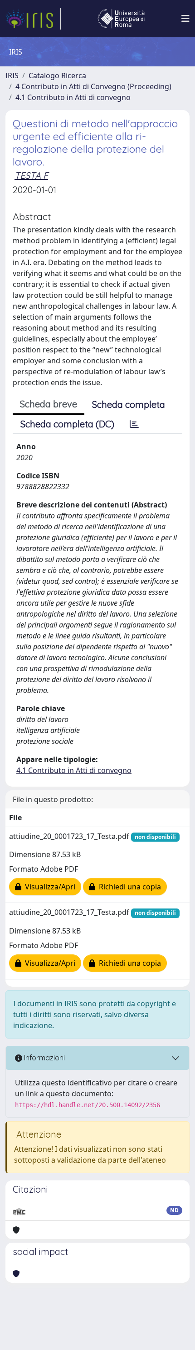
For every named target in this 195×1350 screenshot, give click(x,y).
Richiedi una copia (128, 887)
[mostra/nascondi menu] (185, 18)
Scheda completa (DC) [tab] (67, 424)
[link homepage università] (121, 18)
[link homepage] (33, 19)
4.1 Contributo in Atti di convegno (73, 97)
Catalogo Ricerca (57, 75)
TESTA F (31, 175)
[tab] (134, 424)
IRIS (12, 75)
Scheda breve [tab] (48, 404)
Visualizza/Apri (48, 887)
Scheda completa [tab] (128, 404)
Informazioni (43, 1057)
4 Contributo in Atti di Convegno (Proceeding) (93, 86)
